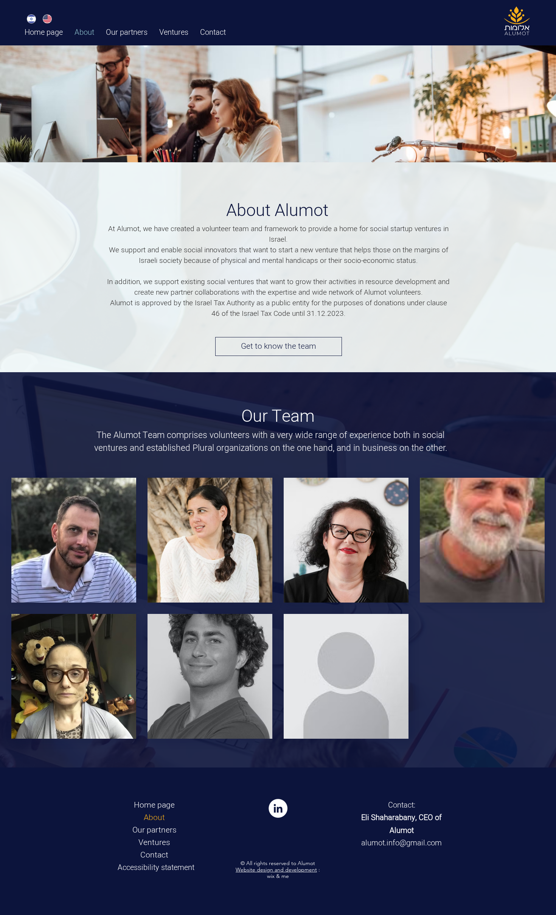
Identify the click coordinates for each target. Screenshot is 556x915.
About (154, 817)
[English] (47, 19)
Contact (154, 855)
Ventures (154, 842)
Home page (154, 805)
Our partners (154, 830)
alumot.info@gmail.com (401, 842)
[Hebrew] (31, 19)
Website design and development (276, 869)
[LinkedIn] (278, 808)
